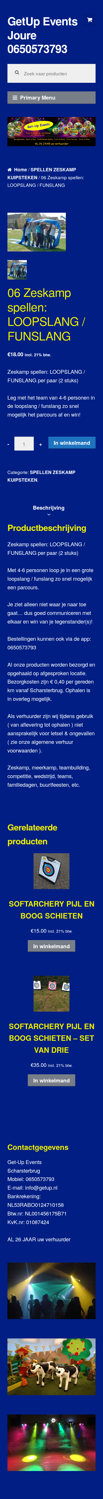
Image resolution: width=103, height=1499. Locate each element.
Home (20, 169)
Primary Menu (38, 97)
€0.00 (90, 20)
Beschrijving (49, 507)
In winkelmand (72, 442)
